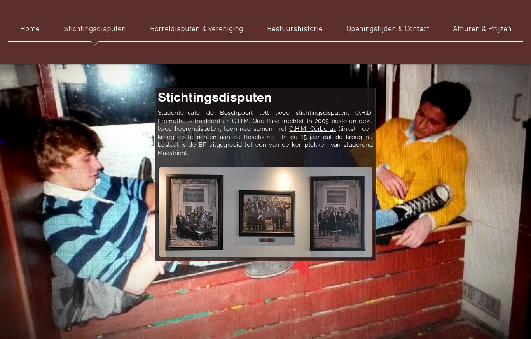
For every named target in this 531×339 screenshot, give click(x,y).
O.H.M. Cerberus (312, 128)
